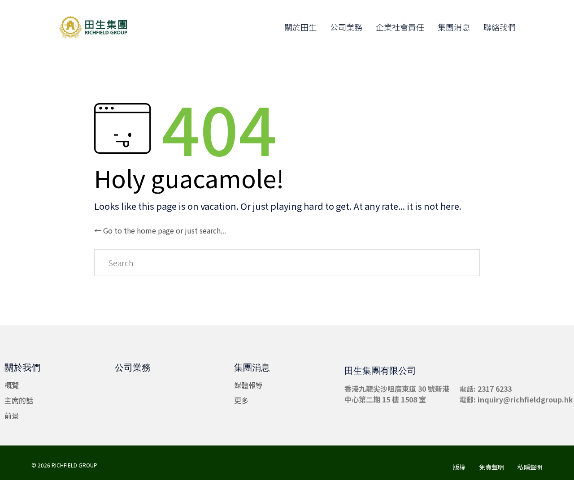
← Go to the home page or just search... (160, 230)
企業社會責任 (400, 27)
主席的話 (18, 400)
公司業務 (346, 27)
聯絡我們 (499, 27)
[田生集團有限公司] (97, 27)
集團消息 (454, 27)
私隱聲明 (530, 467)
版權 (459, 467)
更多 (241, 400)
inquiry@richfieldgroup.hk (525, 399)
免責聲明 (491, 467)
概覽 (11, 385)
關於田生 (300, 27)
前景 (11, 415)
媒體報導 (248, 385)
